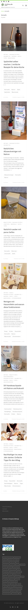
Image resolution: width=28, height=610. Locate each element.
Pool (22, 576)
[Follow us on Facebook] (4, 1)
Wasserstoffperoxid (16, 588)
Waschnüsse (18, 586)
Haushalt (5, 569)
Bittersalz (5, 562)
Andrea (6, 97)
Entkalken (5, 564)
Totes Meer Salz (16, 584)
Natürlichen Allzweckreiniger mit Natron (12, 151)
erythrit (12, 564)
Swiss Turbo (6, 584)
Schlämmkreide (13, 581)
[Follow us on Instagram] (6, 1)
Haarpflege (16, 567)
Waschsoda (6, 588)
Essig (17, 564)
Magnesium (17, 574)
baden (4, 559)
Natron (11, 576)
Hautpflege (6, 571)
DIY (17, 562)
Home (2, 11)
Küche (10, 574)
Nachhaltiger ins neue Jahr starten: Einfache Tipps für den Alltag (13, 457)
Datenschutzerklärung (7, 506)
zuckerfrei (15, 593)
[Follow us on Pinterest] (8, 1)
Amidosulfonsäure (7, 557)
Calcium (12, 562)
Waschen (10, 586)
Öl (20, 593)
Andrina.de (11, 603)
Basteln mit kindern (13, 559)
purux (12, 579)
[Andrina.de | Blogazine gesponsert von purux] (2, 4)
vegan (4, 586)
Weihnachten (6, 591)
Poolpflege (6, 579)
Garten (22, 564)
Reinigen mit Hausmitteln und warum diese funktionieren (14, 304)
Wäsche (14, 591)
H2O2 (10, 567)
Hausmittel (12, 569)
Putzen (17, 579)
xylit (19, 591)
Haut (18, 569)
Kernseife (13, 571)
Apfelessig (17, 557)
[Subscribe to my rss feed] (1, 1)
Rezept (5, 581)
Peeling (17, 576)
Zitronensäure (6, 593)
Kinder (19, 571)
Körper (5, 574)
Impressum (4, 509)
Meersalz (5, 576)
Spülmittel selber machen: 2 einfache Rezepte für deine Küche (14, 64)
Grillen (5, 567)
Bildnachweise (5, 511)
